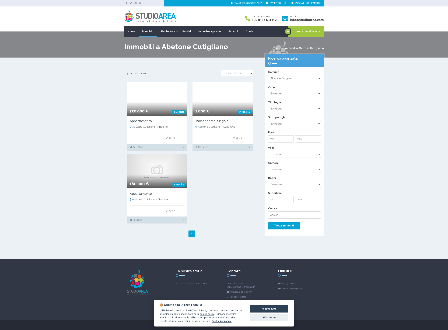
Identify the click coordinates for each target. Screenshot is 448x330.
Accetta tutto (269, 308)
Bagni (272, 178)
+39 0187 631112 (264, 20)
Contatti (251, 31)
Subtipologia (277, 117)
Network (233, 31)
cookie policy (207, 314)
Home (131, 31)
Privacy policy (287, 283)
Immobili (147, 31)
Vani (271, 147)
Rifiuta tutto (269, 317)
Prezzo (272, 132)
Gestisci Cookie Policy (291, 288)
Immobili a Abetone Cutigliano (304, 48)
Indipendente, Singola (211, 121)
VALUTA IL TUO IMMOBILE (307, 3)
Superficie (275, 193)
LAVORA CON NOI (277, 3)
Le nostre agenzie (209, 31)
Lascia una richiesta (307, 31)
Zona (271, 87)
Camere (273, 163)
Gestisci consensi (222, 321)
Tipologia (274, 102)
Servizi (186, 31)
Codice (273, 208)
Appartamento (141, 121)
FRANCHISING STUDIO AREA (247, 3)
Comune (273, 72)
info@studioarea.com (307, 20)
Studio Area (167, 31)
